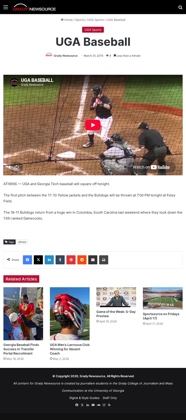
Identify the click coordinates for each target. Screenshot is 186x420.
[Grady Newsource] (34, 7)
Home (68, 20)
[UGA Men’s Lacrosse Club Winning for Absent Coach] (70, 313)
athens (22, 242)
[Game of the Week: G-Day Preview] (116, 297)
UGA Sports (95, 20)
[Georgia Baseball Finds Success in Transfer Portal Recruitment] (23, 313)
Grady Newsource (66, 55)
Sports (80, 20)
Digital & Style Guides (84, 398)
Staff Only (110, 398)
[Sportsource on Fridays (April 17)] (163, 298)
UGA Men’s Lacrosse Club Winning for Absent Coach (70, 349)
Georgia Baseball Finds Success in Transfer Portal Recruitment (21, 349)
